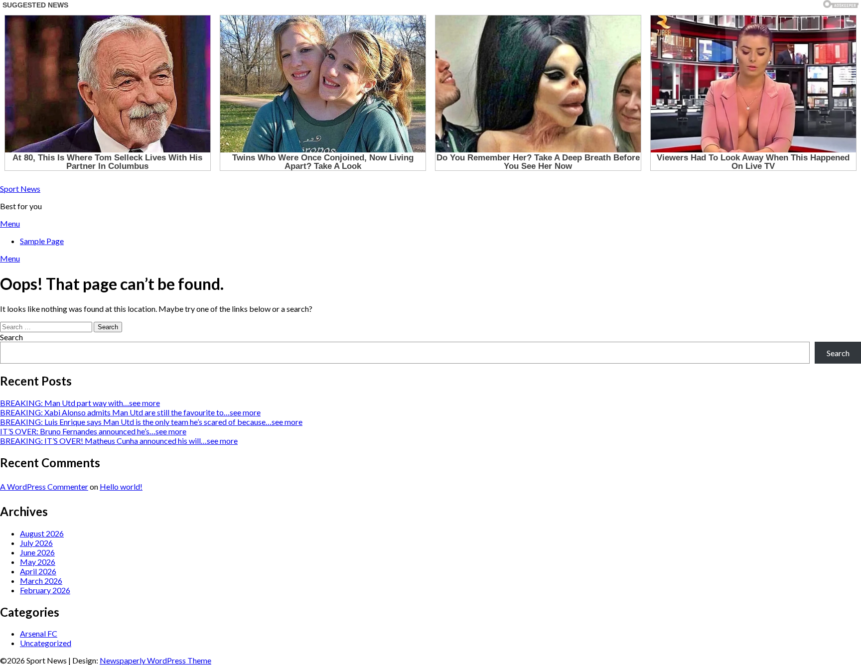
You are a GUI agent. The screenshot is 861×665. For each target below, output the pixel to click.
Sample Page (42, 241)
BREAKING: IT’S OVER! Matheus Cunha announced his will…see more (119, 440)
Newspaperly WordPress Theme (155, 660)
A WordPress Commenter (44, 486)
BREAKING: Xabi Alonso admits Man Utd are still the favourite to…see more (130, 412)
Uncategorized (45, 643)
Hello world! (121, 486)
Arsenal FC (38, 633)
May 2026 (37, 561)
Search (11, 337)
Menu (10, 223)
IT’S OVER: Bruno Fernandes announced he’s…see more (93, 431)
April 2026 (38, 571)
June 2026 (37, 552)
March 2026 (41, 580)
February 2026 (45, 590)
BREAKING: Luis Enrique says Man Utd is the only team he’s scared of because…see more (151, 421)
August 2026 (42, 533)
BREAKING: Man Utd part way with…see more (80, 402)
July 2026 (36, 542)
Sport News (20, 188)
